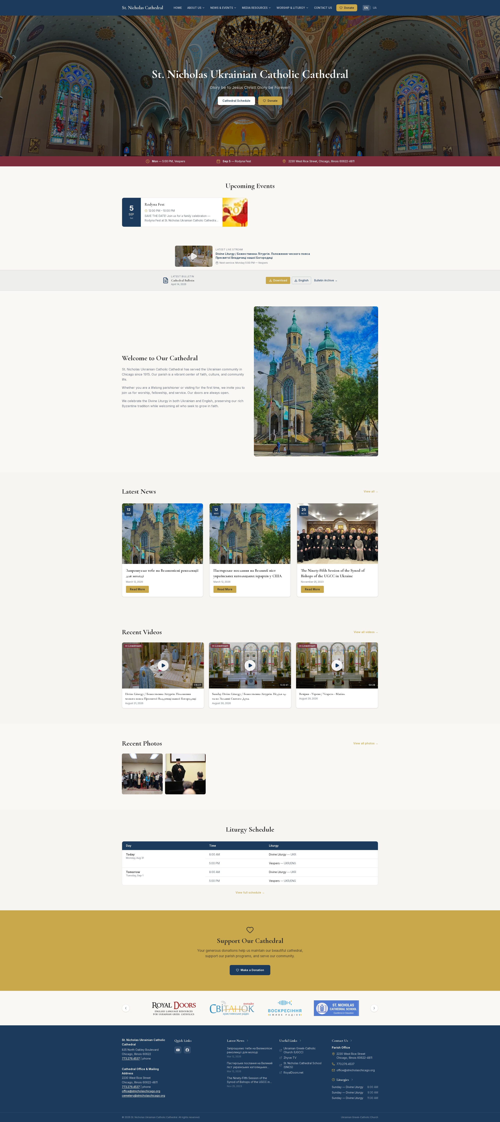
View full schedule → (250, 892)
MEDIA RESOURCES (255, 7)
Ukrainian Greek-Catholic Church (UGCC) (300, 1050)
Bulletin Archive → (326, 280)
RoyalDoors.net (293, 1072)
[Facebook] (187, 1049)
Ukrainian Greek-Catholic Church (359, 1117)
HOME (178, 7)
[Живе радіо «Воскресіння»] (255, 1008)
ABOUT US (194, 7)
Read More (137, 589)
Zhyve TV (290, 1057)
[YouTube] (177, 1049)
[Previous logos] (126, 1008)
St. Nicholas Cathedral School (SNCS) (302, 1065)
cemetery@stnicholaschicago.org (143, 1095)
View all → (371, 491)
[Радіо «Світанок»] (202, 1008)
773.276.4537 (131, 1058)
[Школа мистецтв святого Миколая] (356, 1008)
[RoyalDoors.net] (144, 1008)
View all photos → (365, 743)
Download (280, 280)
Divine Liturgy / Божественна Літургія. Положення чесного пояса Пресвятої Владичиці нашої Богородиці (263, 255)
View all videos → (366, 632)
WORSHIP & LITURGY (291, 7)
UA (375, 7)
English (304, 280)
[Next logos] (374, 1008)
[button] (163, 675)
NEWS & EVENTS (221, 7)
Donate (349, 7)
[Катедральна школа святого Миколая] (307, 1008)
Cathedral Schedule (236, 100)
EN (366, 7)
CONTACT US (323, 7)
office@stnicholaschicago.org (141, 1091)
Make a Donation (252, 970)
